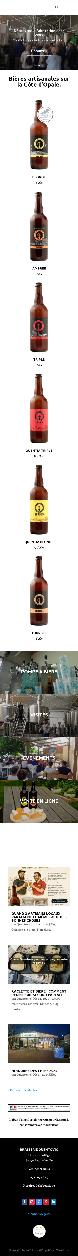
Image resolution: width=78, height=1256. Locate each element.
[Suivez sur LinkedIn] (53, 1202)
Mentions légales (39, 1214)
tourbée (16, 1009)
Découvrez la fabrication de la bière (39, 32)
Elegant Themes (30, 1250)
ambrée (33, 1004)
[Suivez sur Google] (39, 1202)
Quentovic (24, 924)
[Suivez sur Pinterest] (46, 1202)
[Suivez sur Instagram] (32, 1202)
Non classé (44, 930)
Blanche (45, 1004)
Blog (53, 924)
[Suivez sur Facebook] (24, 1202)
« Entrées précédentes (22, 1090)
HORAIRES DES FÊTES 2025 (34, 1070)
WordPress (62, 1250)
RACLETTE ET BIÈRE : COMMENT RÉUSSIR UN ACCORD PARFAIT (38, 993)
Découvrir (39, 51)
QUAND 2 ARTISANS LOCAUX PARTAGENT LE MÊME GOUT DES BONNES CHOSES (39, 917)
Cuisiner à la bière (23, 930)
